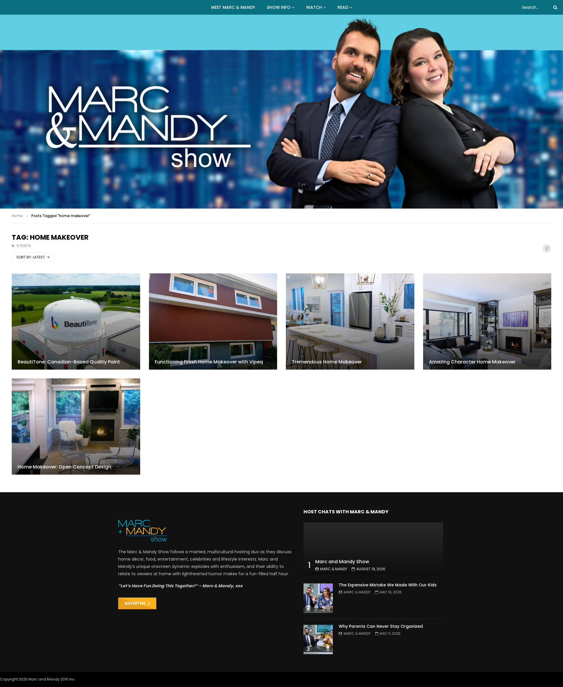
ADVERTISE (136, 603)
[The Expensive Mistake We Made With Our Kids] (318, 598)
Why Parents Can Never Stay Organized (381, 626)
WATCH (314, 7)
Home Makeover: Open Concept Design (64, 466)
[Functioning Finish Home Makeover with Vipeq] (213, 321)
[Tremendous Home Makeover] (350, 321)
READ (343, 7)
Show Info (279, 7)
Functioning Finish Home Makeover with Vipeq (209, 361)
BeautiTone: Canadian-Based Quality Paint (69, 361)
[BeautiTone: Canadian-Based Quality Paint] (76, 321)
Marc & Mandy (333, 568)
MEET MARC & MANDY (233, 7)
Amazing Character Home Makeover (472, 361)
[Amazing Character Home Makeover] (487, 321)
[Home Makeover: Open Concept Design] (76, 426)
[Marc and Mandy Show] (281, 112)
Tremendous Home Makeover (327, 361)
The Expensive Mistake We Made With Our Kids (388, 585)
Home (17, 215)
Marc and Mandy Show (342, 561)
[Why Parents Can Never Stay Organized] (318, 639)
